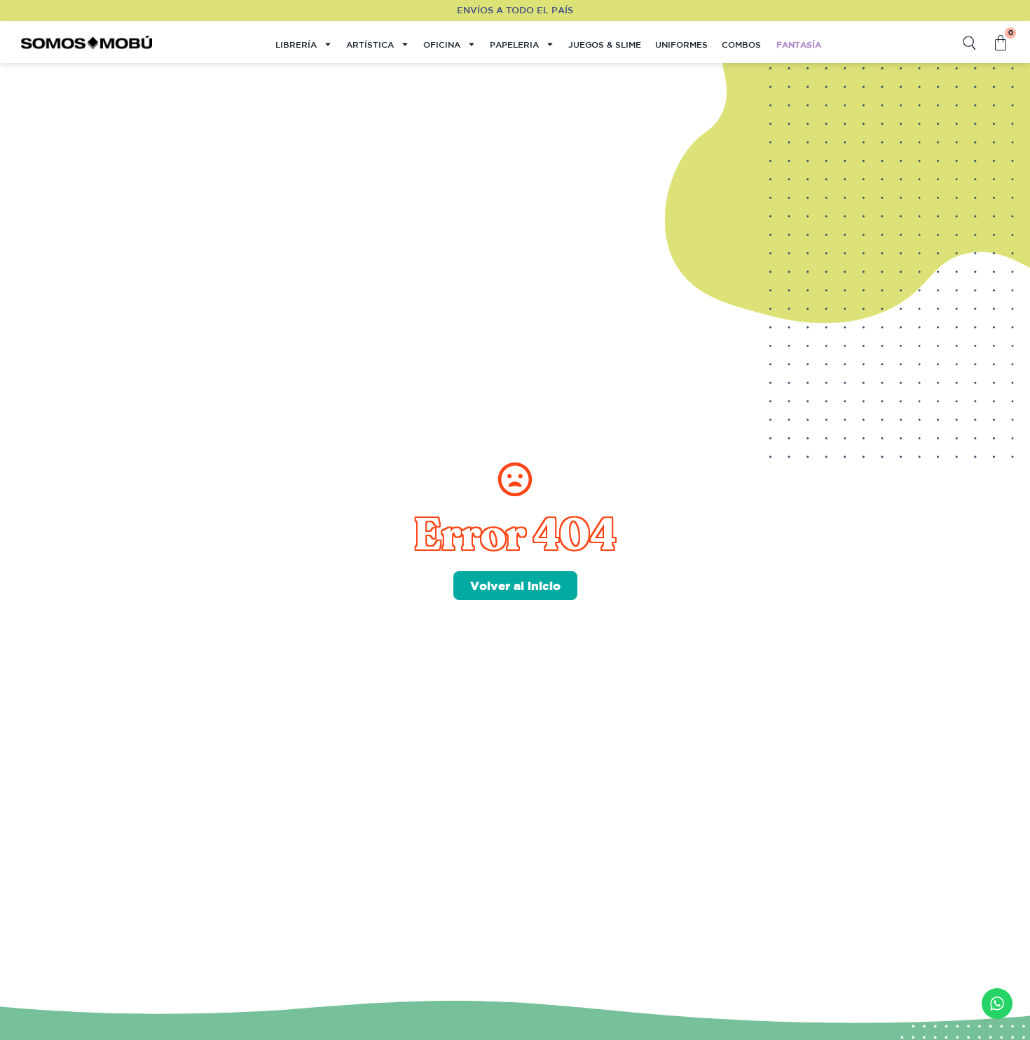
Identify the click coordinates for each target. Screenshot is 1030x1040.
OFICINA (441, 44)
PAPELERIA (514, 44)
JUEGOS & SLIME (604, 44)
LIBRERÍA (296, 44)
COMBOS (741, 44)
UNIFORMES (681, 44)
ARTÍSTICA (370, 44)
